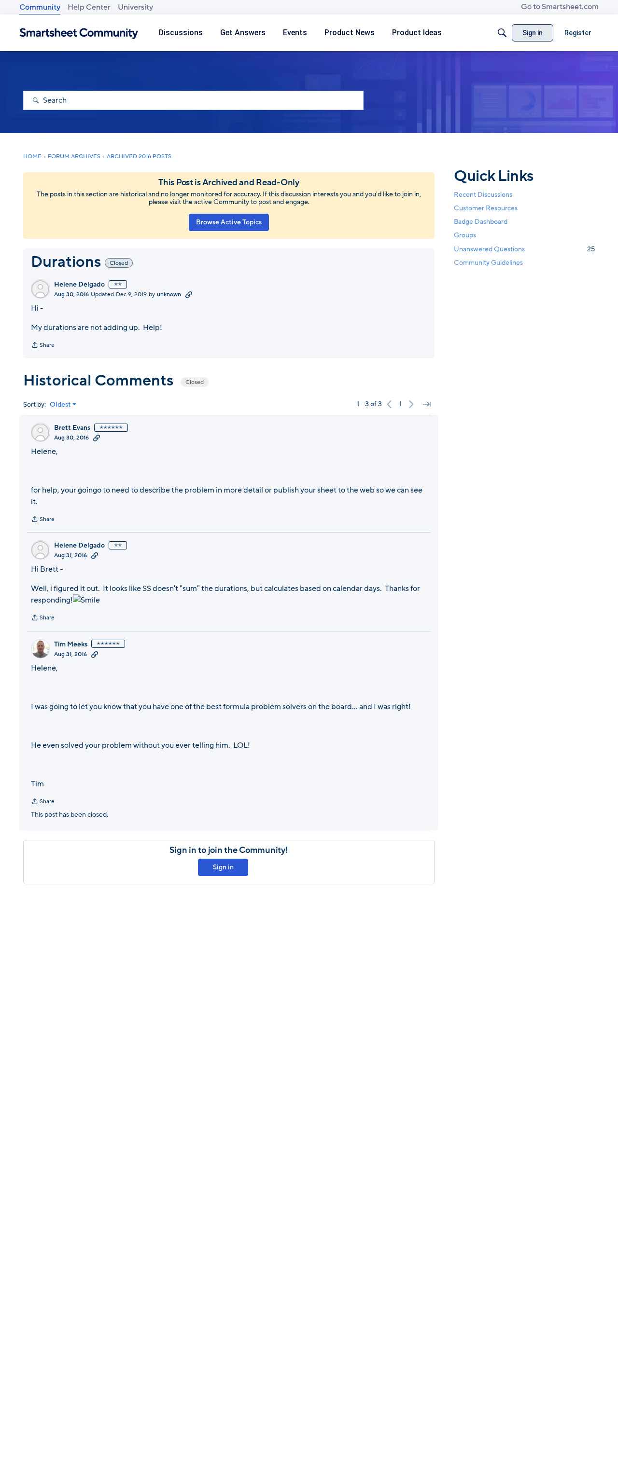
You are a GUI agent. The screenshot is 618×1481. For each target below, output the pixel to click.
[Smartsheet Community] (79, 33)
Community (39, 7)
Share (43, 346)
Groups (465, 235)
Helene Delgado (79, 284)
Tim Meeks (70, 644)
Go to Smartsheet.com (560, 6)
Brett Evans (72, 428)
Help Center (89, 7)
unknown (169, 294)
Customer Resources (486, 208)
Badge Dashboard (480, 221)
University (135, 7)
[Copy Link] (189, 294)
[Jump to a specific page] (427, 404)
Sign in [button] (223, 867)
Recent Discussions (483, 194)
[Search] (502, 32)
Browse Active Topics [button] (229, 222)
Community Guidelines (488, 262)
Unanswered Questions (524, 248)
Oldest (60, 405)
